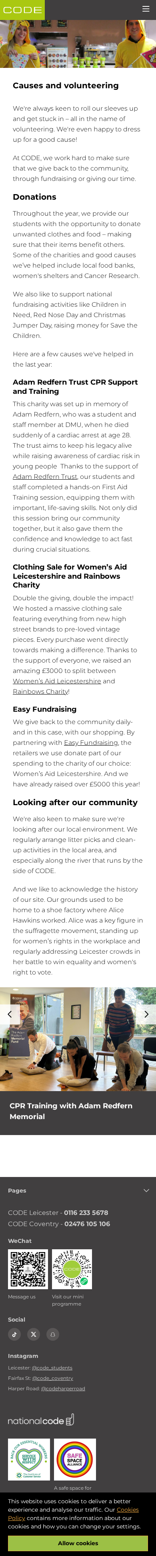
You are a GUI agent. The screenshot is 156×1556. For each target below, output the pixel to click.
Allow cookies (78, 1543)
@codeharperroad (63, 1388)
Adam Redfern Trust (45, 476)
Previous (10, 1014)
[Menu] (146, 10)
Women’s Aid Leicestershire (57, 681)
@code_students (52, 1368)
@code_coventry (52, 1378)
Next (146, 1014)
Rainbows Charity (40, 691)
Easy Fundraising (91, 742)
